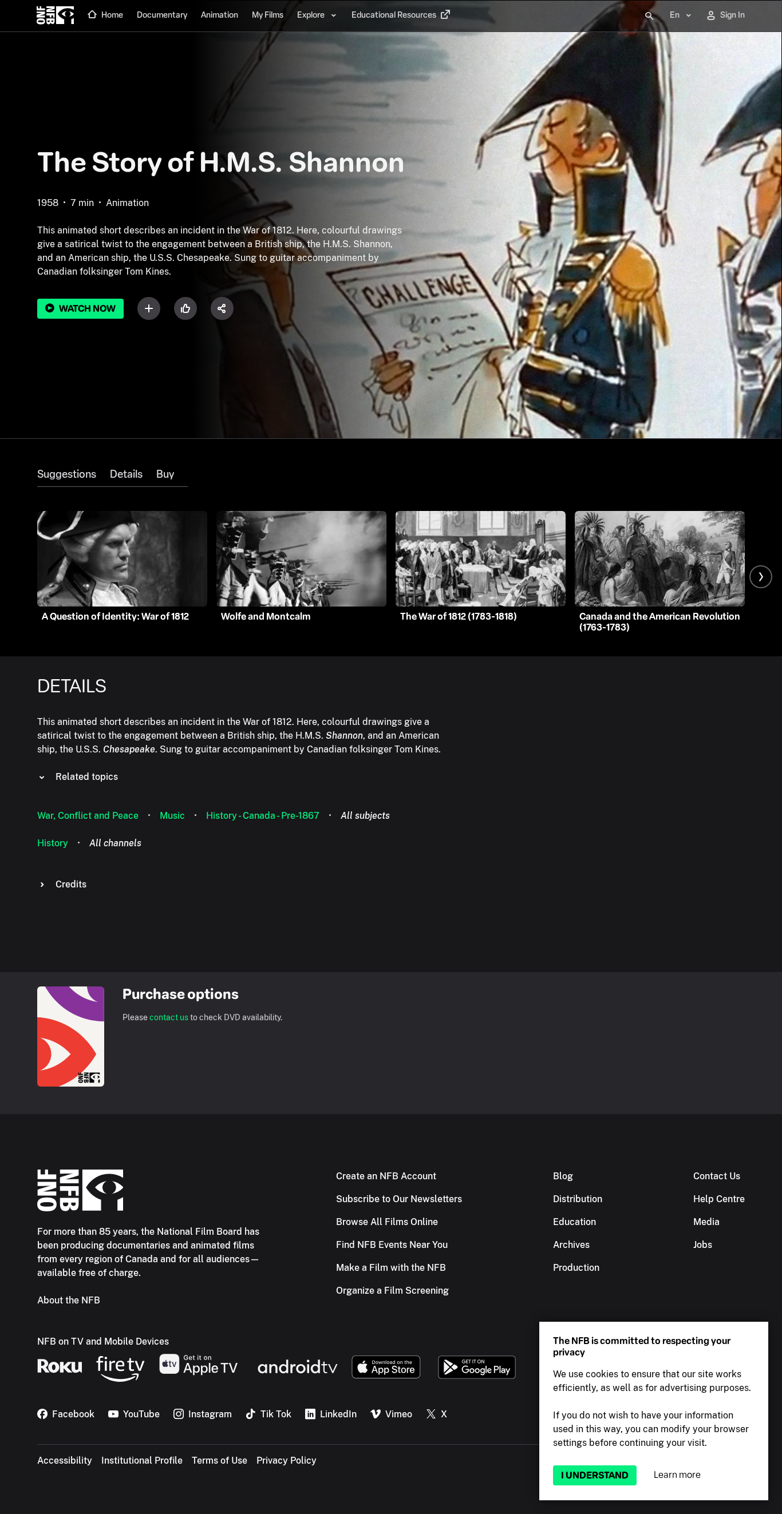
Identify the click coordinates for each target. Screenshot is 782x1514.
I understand (595, 1475)
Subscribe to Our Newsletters (399, 1199)
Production (576, 1267)
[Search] (649, 16)
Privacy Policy (286, 1460)
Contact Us (716, 1176)
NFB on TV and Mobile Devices (103, 1341)
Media (706, 1221)
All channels (115, 843)
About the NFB (68, 1300)
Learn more (677, 1474)
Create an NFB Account (386, 1176)
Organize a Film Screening (392, 1290)
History (52, 843)
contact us (168, 1017)
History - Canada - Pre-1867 (262, 815)
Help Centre (719, 1199)
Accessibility (64, 1460)
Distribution (577, 1199)
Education (574, 1221)
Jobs (702, 1244)
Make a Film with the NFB (391, 1267)
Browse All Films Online (387, 1221)
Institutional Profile (142, 1460)
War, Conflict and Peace (88, 815)
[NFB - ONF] (55, 16)
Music (172, 815)
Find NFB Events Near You (392, 1244)
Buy (165, 474)
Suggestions (66, 474)
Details (126, 474)
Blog (563, 1176)
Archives (571, 1244)
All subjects (365, 815)
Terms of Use (219, 1460)
